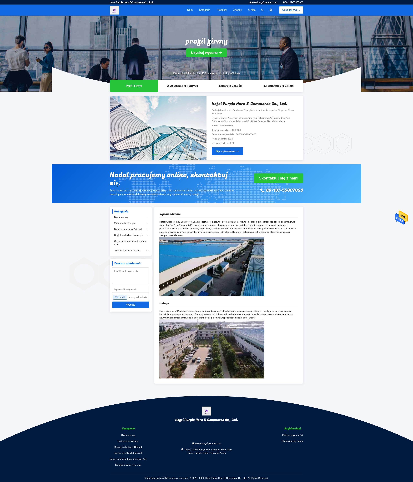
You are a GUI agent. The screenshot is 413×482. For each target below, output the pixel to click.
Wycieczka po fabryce (182, 85)
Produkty (222, 10)
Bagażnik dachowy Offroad (128, 229)
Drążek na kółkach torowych (128, 235)
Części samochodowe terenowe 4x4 (130, 243)
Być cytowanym (225, 151)
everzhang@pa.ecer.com (264, 2)
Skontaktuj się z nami (279, 85)
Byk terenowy (121, 217)
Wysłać (130, 304)
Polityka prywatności (292, 435)
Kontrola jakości (230, 85)
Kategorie (204, 10)
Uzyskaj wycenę (292, 10)
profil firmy (134, 85)
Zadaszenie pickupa (124, 223)
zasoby (237, 10)
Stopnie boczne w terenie (127, 250)
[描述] (271, 10)
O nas (252, 10)
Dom (190, 10)
